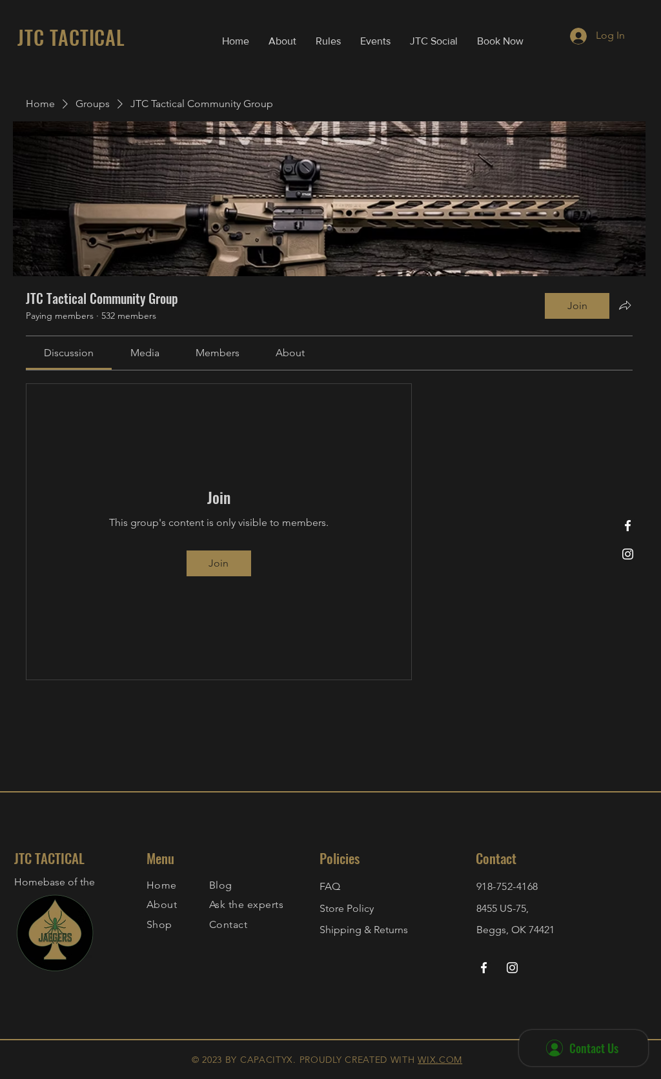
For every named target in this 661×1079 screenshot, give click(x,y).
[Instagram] (627, 554)
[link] (69, 353)
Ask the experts (246, 904)
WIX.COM (440, 1059)
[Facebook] (627, 525)
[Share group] (625, 305)
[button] (328, 41)
